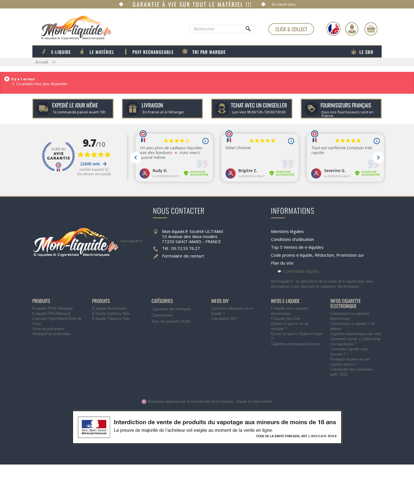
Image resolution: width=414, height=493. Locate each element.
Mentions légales (287, 231)
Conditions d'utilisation (292, 239)
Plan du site (282, 263)
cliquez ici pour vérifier (254, 402)
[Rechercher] (248, 30)
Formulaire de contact (183, 256)
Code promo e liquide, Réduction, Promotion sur (317, 255)
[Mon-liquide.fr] (72, 27)
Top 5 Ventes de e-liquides (297, 247)
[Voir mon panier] (371, 29)
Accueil (42, 62)
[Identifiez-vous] (352, 29)
